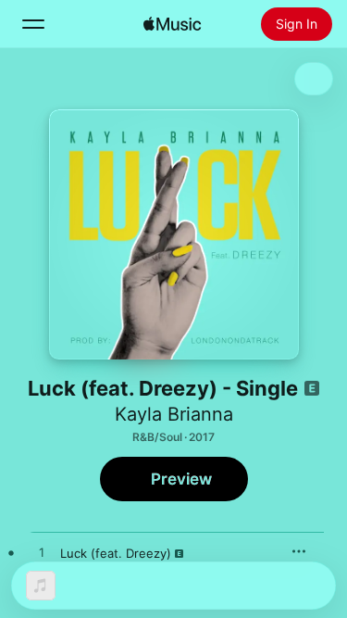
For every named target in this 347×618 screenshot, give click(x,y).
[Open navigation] (33, 24)
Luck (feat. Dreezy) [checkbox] (115, 553)
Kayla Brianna (174, 414)
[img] (172, 24)
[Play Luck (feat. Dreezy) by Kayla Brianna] (41, 553)
